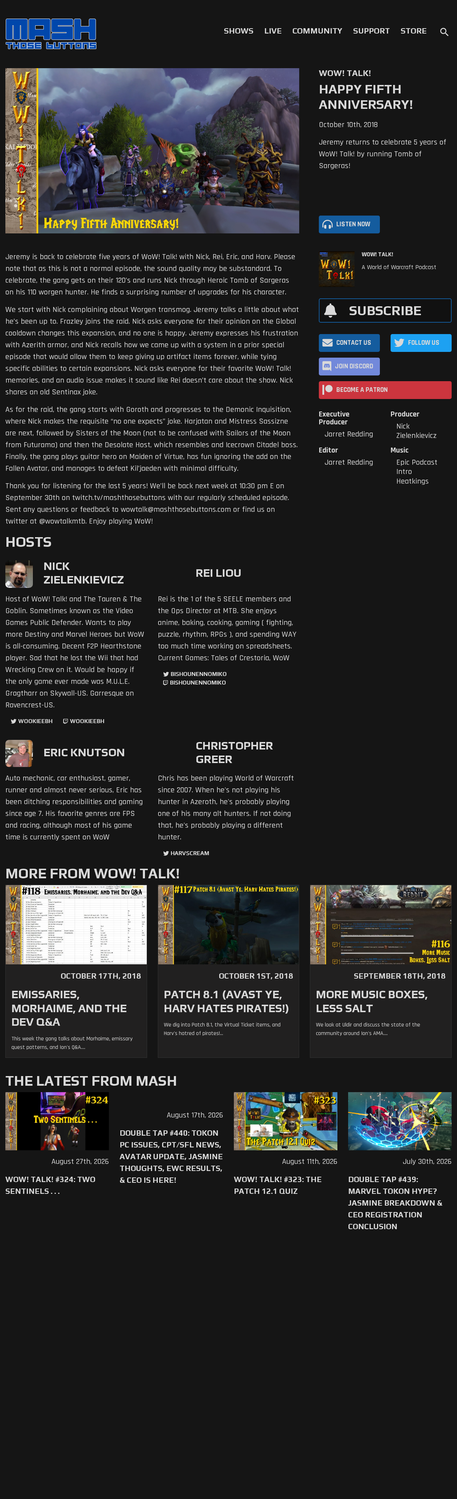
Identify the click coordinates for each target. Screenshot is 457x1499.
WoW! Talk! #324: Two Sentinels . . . (50, 1185)
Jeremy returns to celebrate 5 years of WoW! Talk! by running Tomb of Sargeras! (382, 154)
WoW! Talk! (377, 254)
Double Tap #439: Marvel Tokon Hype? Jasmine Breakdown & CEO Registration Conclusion (395, 1203)
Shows (238, 30)
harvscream (190, 853)
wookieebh (87, 721)
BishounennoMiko (199, 674)
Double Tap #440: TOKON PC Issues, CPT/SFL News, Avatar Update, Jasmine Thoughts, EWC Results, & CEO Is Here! (171, 1156)
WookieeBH (35, 721)
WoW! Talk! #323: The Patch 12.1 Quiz (278, 1185)
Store (414, 30)
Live (273, 30)
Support (371, 30)
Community (317, 30)
